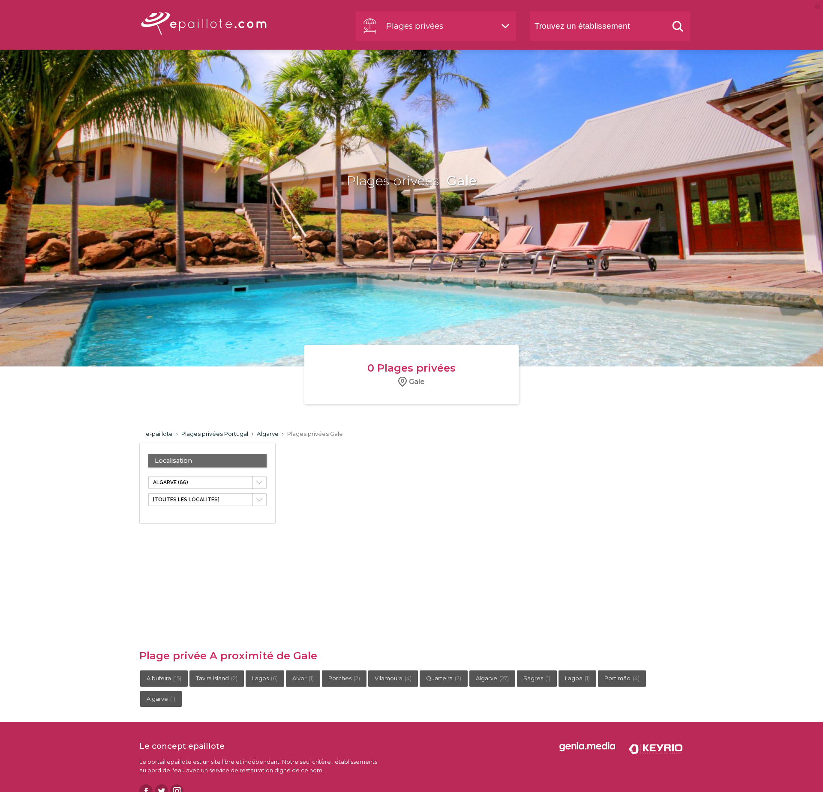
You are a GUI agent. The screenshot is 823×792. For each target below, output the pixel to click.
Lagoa (577, 678)
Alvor (303, 678)
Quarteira (443, 678)
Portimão (622, 678)
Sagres (536, 678)
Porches (344, 678)
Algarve (492, 678)
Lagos (265, 678)
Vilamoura (393, 678)
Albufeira (164, 678)
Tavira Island (216, 678)
